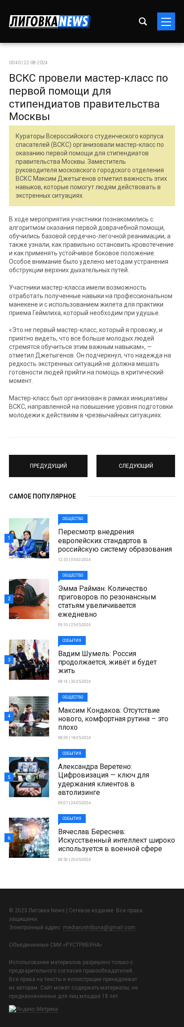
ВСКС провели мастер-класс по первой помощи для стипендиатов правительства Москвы (88, 97)
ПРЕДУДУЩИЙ (48, 462)
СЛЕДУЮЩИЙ (136, 462)
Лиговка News (50, 21)
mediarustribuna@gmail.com (99, 927)
